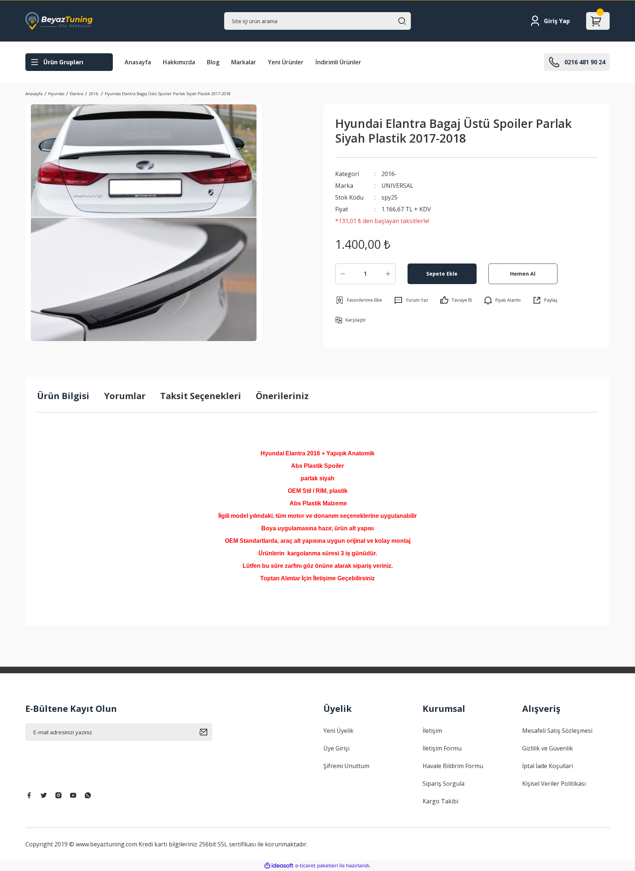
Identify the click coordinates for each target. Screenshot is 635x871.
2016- (389, 174)
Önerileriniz (282, 396)
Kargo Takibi (440, 801)
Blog (213, 62)
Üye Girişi (336, 748)
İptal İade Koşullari (547, 766)
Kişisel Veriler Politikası (554, 783)
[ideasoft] (279, 865)
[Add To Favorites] (358, 300)
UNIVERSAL (397, 186)
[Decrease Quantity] (343, 274)
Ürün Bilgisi (63, 396)
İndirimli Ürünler (338, 62)
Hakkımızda (179, 62)
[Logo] (59, 21)
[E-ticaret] (316, 866)
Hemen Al (522, 273)
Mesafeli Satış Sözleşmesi (557, 731)
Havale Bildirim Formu (453, 766)
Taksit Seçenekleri (200, 396)
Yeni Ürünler (286, 62)
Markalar (243, 62)
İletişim (432, 731)
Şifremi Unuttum (346, 766)
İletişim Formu (442, 748)
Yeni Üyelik (338, 731)
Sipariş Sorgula (443, 783)
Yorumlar (125, 396)
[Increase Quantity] (388, 274)
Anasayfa (138, 62)
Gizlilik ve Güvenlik (547, 748)
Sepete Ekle (442, 273)
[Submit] (205, 732)
